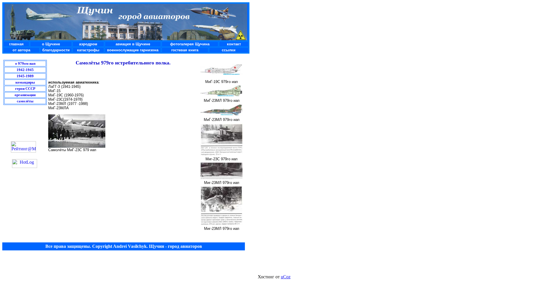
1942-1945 (25, 70)
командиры (25, 82)
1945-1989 (25, 76)
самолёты (25, 101)
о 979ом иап (25, 63)
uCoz (286, 276)
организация (25, 95)
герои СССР (25, 88)
